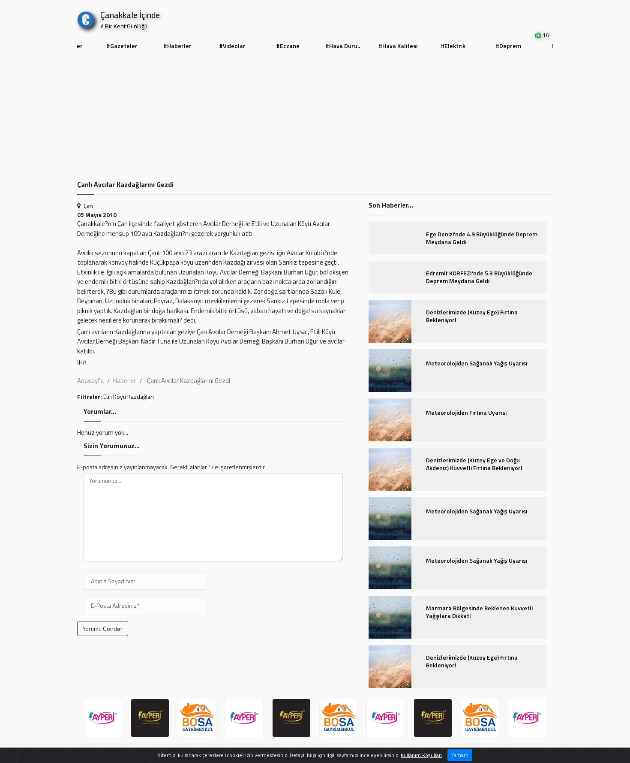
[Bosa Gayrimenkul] (197, 718)
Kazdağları (140, 396)
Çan (88, 205)
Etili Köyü (114, 396)
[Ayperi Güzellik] (103, 718)
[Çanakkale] (85, 17)
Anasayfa (90, 381)
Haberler (124, 381)
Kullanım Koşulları (421, 755)
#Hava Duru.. (342, 45)
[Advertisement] (315, 116)
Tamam (459, 755)
